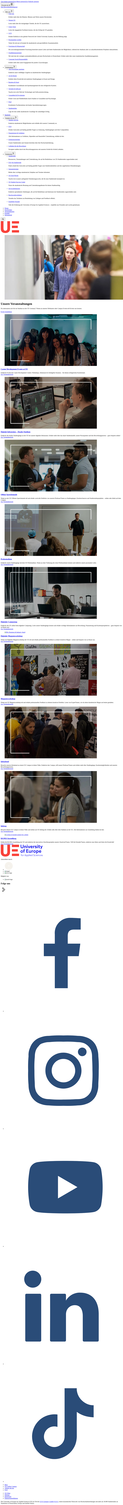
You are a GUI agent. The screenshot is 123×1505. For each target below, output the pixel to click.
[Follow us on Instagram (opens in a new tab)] (63, 1129)
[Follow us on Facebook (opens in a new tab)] (63, 1011)
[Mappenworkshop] (51, 695)
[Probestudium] (51, 555)
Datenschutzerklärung (11, 1498)
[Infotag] (51, 822)
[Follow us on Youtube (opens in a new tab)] (63, 1246)
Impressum (8, 1496)
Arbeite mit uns (9, 1488)
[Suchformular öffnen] (3, 219)
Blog (6, 1485)
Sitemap (7, 1495)
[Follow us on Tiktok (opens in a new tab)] (63, 1481)
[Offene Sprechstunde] (51, 491)
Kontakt (7, 213)
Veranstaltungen (9, 211)
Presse (6, 208)
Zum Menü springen (19, 1)
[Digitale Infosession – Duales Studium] (51, 428)
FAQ (6, 1490)
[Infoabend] (51, 758)
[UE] (10, 232)
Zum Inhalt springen (7, 1)
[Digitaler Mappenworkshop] (15, 632)
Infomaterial (8, 215)
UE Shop (7, 1493)
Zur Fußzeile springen (32, 1)
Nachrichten (8, 210)
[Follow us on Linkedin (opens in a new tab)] (63, 1364)
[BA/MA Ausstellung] (16, 835)
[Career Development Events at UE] (51, 365)
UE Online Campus (11, 1486)
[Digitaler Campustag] (51, 618)
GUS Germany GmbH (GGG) (49, 1501)
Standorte (7, 115)
